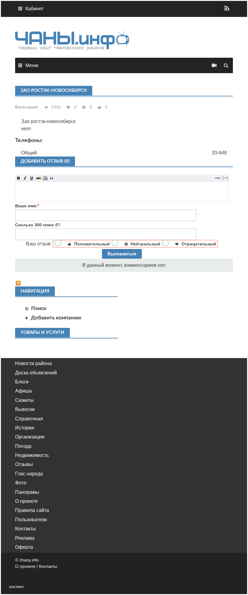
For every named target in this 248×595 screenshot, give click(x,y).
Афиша (23, 390)
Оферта (24, 547)
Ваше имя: (27, 205)
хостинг (16, 586)
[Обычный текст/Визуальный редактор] (218, 178)
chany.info (29, 560)
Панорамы (27, 492)
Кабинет (34, 8)
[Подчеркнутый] (31, 178)
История (24, 427)
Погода (23, 446)
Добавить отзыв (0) (45, 161)
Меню (31, 65)
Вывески (25, 409)
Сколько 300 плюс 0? (37, 224)
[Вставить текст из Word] (45, 178)
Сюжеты (24, 400)
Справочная (29, 418)
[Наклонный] (25, 178)
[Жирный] (18, 178)
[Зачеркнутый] (38, 178)
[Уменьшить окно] (225, 179)
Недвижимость (32, 455)
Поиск (38, 308)
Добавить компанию (56, 317)
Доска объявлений (36, 372)
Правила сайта (32, 510)
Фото (20, 482)
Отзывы (24, 464)
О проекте (26, 501)
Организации (29, 436)
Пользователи (31, 519)
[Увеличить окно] (225, 176)
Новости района (33, 363)
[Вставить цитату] (51, 178)
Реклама (24, 538)
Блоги (21, 381)
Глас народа (29, 473)
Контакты (25, 528)
